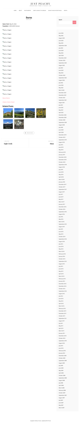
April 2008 (61, 385)
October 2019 (62, 137)
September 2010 (63, 340)
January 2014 (62, 256)
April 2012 (61, 303)
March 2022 (61, 90)
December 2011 (62, 311)
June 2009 (61, 368)
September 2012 (63, 291)
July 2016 (61, 216)
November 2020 (62, 117)
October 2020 (62, 120)
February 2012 (62, 308)
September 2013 (63, 261)
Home (15, 10)
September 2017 (63, 189)
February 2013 (62, 278)
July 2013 (61, 266)
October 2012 (62, 288)
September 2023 (63, 63)
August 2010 (62, 343)
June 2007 (61, 402)
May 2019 (61, 149)
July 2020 (61, 127)
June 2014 (61, 246)
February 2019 (62, 152)
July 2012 (61, 296)
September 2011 (63, 318)
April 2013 (61, 273)
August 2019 (62, 142)
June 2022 (61, 85)
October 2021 (62, 97)
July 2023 (61, 68)
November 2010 (62, 335)
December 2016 (62, 206)
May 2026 (61, 35)
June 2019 (61, 147)
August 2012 (62, 293)
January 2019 (62, 154)
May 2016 (61, 219)
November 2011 (62, 313)
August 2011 (62, 321)
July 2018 (61, 169)
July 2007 (61, 400)
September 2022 (63, 77)
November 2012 (62, 286)
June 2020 (61, 130)
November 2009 (62, 355)
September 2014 (63, 239)
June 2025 (61, 40)
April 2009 (61, 373)
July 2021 (61, 105)
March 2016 (61, 221)
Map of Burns (6, 98)
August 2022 (62, 80)
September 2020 (63, 122)
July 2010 (61, 345)
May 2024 (61, 53)
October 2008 (62, 375)
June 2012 (61, 298)
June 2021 (61, 107)
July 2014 (61, 244)
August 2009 (62, 363)
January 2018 (62, 182)
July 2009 (61, 365)
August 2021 (62, 102)
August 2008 (62, 380)
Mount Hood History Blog (55, 10)
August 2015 (62, 226)
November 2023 (62, 58)
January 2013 (62, 281)
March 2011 (61, 331)
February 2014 (62, 254)
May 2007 (61, 405)
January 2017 (62, 204)
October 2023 (62, 60)
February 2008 (62, 390)
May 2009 (61, 370)
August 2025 (62, 38)
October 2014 (62, 236)
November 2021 (62, 95)
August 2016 (62, 214)
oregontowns (30, 132)
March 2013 (61, 276)
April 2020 (61, 132)
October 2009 (62, 358)
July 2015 (61, 229)
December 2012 (62, 283)
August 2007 (62, 397)
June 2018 (61, 172)
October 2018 (62, 162)
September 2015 (63, 224)
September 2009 (63, 360)
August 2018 (62, 167)
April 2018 (61, 177)
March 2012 (61, 306)
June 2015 (61, 231)
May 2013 (61, 271)
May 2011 (61, 326)
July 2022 (61, 82)
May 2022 (61, 87)
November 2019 (62, 135)
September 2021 (63, 100)
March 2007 (61, 407)
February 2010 (62, 350)
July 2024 (61, 48)
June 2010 (61, 348)
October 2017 (62, 187)
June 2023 (61, 70)
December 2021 (62, 92)
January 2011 (62, 333)
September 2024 (63, 45)
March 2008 (61, 388)
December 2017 (62, 184)
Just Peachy (40, 3)
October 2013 (62, 259)
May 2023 (61, 73)
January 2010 (62, 353)
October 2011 (62, 316)
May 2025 (61, 43)
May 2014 (61, 249)
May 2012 (61, 301)
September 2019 (63, 140)
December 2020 (62, 115)
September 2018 (63, 164)
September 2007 (63, 395)
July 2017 (61, 194)
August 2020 (62, 125)
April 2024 (61, 55)
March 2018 (61, 179)
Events (65, 10)
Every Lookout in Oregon (39, 10)
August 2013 (62, 264)
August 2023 (62, 65)
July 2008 (61, 383)
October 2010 (62, 338)
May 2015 (61, 234)
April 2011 (61, 328)
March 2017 (61, 202)
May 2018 (61, 174)
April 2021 (61, 112)
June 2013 (61, 269)
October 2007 (62, 393)
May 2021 (61, 110)
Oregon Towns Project (8, 102)
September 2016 (63, 211)
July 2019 (61, 144)
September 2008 (63, 378)
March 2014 (61, 251)
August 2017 (62, 192)
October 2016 (62, 209)
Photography (27, 10)
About (20, 10)
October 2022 (62, 75)
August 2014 (62, 241)
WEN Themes (48, 420)
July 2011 (61, 323)
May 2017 (61, 199)
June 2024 (61, 50)
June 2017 (61, 197)
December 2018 (62, 157)
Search (60, 19)
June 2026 (61, 33)
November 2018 (62, 159)
